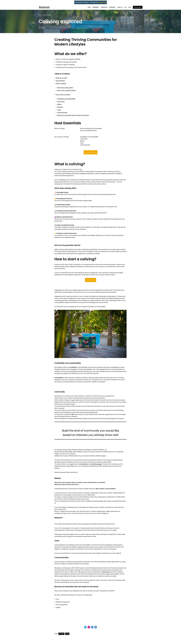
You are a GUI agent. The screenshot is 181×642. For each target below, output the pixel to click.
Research (60, 107)
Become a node (90, 152)
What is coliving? (61, 83)
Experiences (112, 7)
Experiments (95, 7)
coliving (61, 633)
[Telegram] (85, 627)
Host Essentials (60, 81)
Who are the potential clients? (66, 90)
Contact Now (137, 7)
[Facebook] (92, 627)
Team (59, 110)
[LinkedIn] (95, 627)
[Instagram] (89, 627)
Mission (59, 104)
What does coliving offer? (65, 88)
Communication (62, 112)
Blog (129, 7)
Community (61, 101)
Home (89, 7)
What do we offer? (61, 78)
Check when (102, 2)
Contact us (90, 280)
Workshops (104, 7)
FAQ (125, 7)
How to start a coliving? (63, 94)
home (67, 633)
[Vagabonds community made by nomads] (44, 7)
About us (119, 7)
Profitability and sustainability (66, 99)
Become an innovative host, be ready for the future (73, 115)
